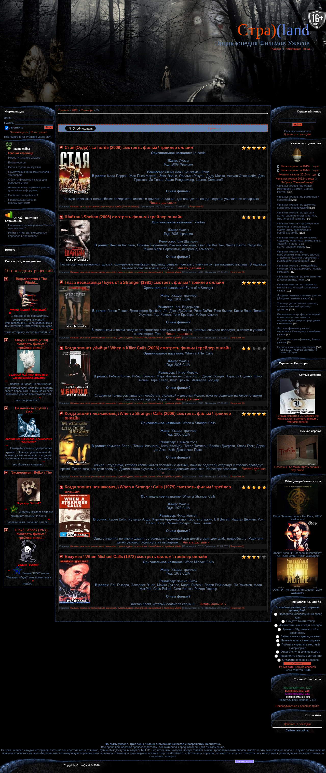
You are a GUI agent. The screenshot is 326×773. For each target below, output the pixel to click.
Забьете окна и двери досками (300, 636)
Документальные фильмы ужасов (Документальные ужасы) (299, 297)
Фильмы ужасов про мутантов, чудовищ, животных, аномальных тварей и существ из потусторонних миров (299, 242)
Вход (306, 48)
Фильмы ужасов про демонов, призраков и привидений (296, 206)
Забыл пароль (19, 132)
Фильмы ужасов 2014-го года (300, 170)
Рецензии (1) (237, 546)
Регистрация (293, 48)
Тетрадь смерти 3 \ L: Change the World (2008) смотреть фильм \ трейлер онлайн (297, 418)
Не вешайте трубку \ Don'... (31, 410)
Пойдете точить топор (300, 621)
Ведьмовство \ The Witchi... (31, 281)
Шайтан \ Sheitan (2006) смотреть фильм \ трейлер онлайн (124, 217)
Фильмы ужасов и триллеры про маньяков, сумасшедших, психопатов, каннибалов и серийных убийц (125, 272)
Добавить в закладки (297, 134)
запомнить (16, 127)
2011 (75, 110)
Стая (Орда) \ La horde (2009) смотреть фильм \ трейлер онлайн (129, 147)
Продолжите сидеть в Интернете (300, 655)
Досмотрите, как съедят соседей (300, 625)
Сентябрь (87, 110)
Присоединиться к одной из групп (297, 705)
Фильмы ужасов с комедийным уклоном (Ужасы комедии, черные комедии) (299, 268)
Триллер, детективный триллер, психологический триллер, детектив (297, 306)
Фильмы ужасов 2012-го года (295, 178)
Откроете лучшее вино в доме (300, 651)
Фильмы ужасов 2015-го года (300, 166)
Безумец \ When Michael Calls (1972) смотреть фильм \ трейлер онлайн (136, 556)
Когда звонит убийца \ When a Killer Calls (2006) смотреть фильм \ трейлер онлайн (148, 348)
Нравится (214, 128)
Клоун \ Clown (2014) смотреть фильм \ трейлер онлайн (31, 344)
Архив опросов (306, 666)
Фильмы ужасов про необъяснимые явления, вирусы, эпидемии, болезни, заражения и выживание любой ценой (298, 256)
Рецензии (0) (196, 206)
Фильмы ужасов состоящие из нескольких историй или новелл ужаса (297, 287)
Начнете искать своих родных (300, 640)
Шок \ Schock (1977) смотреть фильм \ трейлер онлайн (31, 534)
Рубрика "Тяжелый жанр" (297, 182)
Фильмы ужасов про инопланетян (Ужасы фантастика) (299, 278)
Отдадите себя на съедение (300, 659)
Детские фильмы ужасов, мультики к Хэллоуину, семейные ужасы (298, 331)
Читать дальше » (163, 203)
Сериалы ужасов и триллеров (296, 347)
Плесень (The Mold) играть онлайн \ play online (297, 468)
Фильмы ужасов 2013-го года (297, 174)
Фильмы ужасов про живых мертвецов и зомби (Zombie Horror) (104, 206)
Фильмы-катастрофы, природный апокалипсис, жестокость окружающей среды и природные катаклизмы (298, 319)
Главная (275, 48)
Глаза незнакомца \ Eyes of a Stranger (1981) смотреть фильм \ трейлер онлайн (144, 282)
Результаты (286, 666)
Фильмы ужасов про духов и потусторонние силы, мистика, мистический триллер (297, 215)
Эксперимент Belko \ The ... (31, 474)
